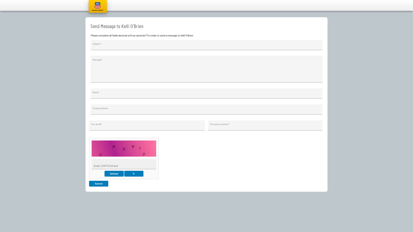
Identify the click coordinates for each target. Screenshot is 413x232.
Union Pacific (98, 6)
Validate (114, 173)
